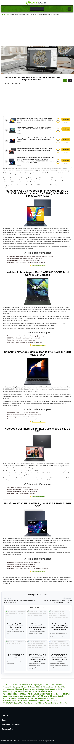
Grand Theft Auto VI (16, 693)
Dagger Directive (23, 689)
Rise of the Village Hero (11, 701)
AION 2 (5, 685)
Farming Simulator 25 (24, 691)
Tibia (25, 703)
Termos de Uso (7, 729)
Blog (8, 14)
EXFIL (60, 689)
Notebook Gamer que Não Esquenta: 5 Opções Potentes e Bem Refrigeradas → (57, 601)
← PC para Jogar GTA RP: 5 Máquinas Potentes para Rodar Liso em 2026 (19, 601)
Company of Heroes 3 (21, 687)
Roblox (24, 701)
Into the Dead (57, 694)
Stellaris (56, 700)
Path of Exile (31, 698)
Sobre (4, 720)
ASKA (11, 685)
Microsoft (27, 696)
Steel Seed (49, 701)
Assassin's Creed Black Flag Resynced (29, 685)
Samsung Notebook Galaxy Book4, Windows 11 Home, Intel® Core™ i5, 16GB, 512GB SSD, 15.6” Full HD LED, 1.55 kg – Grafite (35, 139)
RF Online (51, 698)
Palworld (21, 698)
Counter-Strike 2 (36, 687)
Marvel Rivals (18, 696)
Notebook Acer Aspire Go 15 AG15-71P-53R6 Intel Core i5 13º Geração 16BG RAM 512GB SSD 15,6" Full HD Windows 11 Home (35, 128)
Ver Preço (66, 119)
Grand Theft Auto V (43, 691)
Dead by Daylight (38, 689)
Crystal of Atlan (60, 687)
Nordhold (6, 698)
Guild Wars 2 (46, 694)
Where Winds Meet (61, 703)
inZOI (66, 694)
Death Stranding (51, 689)
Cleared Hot (7, 687)
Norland (14, 698)
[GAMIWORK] (36, 3)
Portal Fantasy (43, 698)
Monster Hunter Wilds (52, 696)
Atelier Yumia (49, 685)
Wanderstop (49, 703)
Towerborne (32, 703)
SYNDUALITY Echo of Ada (13, 703)
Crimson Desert (48, 687)
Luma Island (7, 696)
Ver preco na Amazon (38, 265)
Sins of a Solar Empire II (36, 701)
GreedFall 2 (35, 694)
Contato (5, 715)
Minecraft (36, 696)
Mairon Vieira (16, 83)
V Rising (41, 703)
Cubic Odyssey (9, 689)
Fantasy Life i (8, 691)
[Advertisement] (37, 30)
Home (3, 14)
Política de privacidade (11, 724)
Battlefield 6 (59, 685)
